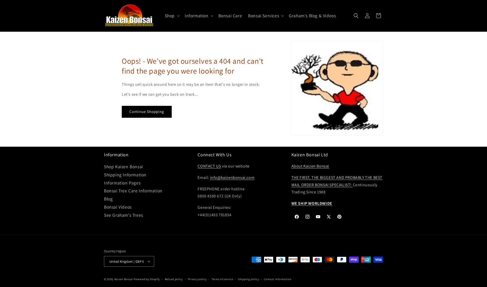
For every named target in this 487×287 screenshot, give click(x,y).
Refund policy (174, 279)
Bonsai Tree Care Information (133, 191)
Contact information (277, 279)
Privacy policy (197, 279)
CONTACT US (209, 166)
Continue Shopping (146, 111)
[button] (172, 16)
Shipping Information (125, 175)
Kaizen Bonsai (123, 279)
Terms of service (222, 279)
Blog (108, 199)
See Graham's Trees (123, 215)
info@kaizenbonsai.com (232, 177)
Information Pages (122, 183)
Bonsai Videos (118, 207)
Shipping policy (248, 279)
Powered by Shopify (147, 279)
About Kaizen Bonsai (310, 166)
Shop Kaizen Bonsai (123, 167)
